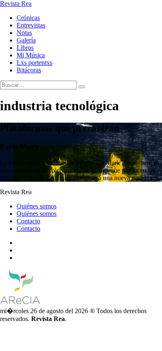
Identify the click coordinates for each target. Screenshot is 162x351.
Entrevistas (31, 25)
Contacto (28, 221)
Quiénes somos (36, 206)
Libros (25, 47)
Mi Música (31, 55)
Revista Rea (16, 3)
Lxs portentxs (34, 62)
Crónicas (28, 17)
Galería (26, 40)
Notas (24, 32)
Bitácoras (29, 70)
